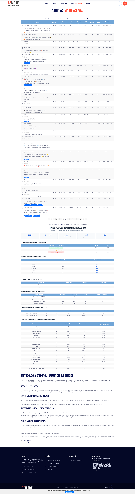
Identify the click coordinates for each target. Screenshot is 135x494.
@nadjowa (26, 26)
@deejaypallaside (27, 78)
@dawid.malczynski (28, 48)
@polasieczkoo (27, 194)
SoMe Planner (59, 224)
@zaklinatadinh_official (28, 143)
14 (77, 219)
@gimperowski (27, 35)
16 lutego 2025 (96, 470)
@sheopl (26, 116)
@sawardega (26, 132)
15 (80, 219)
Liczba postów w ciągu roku (80, 18)
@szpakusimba (27, 66)
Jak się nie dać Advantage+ (101, 459)
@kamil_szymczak (28, 125)
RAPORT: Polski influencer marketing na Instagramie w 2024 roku (102, 466)
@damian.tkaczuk (27, 108)
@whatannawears (27, 170)
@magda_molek (27, 88)
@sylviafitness (27, 208)
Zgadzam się (69, 492)
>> (86, 219)
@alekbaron (26, 152)
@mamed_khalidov (28, 96)
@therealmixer (27, 103)
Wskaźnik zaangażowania (50, 18)
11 (68, 219)
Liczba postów (70, 18)
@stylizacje (26, 199)
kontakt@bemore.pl (29, 442)
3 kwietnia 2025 (96, 460)
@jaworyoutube (27, 163)
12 (71, 219)
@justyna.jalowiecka (28, 138)
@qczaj (25, 188)
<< (49, 219)
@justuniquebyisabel (28, 56)
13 (74, 219)
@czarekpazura (27, 181)
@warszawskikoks (28, 72)
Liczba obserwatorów (61, 18)
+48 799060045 (27, 440)
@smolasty (26, 43)
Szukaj (88, 18)
